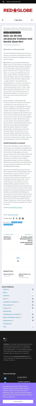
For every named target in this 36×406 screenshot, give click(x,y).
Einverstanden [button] (18, 401)
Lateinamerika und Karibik (11, 314)
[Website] (18, 261)
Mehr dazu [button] (12, 397)
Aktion (5, 292)
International (7, 311)
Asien (5, 299)
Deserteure (14, 222)
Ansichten (6, 295)
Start (4, 28)
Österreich (14, 28)
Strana (10, 207)
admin (18, 258)
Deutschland (7, 305)
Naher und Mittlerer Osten (11, 317)
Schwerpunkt (7, 323)
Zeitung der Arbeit (23, 28)
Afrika (5, 289)
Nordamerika (7, 320)
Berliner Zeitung (17, 207)
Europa (9, 28)
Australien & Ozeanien (10, 302)
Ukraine (6, 32)
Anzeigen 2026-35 (22, 377)
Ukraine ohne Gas (8, 274)
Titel (4, 327)
